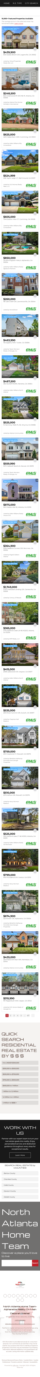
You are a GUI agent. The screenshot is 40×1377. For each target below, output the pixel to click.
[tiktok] (30, 1295)
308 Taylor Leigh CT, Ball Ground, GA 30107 (19, 178)
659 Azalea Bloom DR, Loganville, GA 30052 (19, 55)
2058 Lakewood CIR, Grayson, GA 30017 (17, 672)
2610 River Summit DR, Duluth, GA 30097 (18, 713)
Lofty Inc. (16, 1365)
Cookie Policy (28, 1360)
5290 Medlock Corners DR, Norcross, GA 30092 (18, 549)
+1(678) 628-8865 (20, 1320)
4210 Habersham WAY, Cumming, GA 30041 (19, 137)
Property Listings (16, 1362)
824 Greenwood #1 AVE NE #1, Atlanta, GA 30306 (18, 97)
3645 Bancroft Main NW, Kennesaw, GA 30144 (18, 961)
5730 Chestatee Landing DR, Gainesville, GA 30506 (19, 590)
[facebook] (5, 1295)
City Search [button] (31, 3)
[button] (35, 1263)
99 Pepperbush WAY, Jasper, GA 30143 (17, 1001)
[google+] (22, 1300)
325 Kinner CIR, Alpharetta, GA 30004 (17, 918)
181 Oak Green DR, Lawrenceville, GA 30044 (19, 301)
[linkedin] (9, 1295)
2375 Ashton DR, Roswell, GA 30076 (16, 795)
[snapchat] (35, 1295)
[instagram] (22, 1295)
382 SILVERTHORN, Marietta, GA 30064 (17, 384)
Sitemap (26, 1362)
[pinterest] (18, 1300)
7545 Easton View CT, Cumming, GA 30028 (19, 219)
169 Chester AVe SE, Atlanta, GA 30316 (17, 507)
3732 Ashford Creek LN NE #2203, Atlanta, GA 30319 (18, 631)
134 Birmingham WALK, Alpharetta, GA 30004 (17, 261)
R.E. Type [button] (17, 3)
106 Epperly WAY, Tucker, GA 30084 (16, 343)
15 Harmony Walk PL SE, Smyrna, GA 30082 (19, 425)
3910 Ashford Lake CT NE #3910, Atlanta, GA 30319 (19, 837)
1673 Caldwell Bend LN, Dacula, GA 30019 (18, 466)
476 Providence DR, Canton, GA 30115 (17, 877)
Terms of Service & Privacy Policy (12, 1360)
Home (7, 3)
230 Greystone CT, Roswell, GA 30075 (17, 754)
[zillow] (18, 1295)
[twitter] (13, 1295)
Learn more (18, 24)
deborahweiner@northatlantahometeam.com (20, 1324)
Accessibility (34, 1362)
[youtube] (26, 1295)
